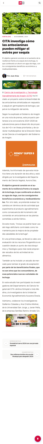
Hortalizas (6, 36)
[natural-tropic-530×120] (21, 85)
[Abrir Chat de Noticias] (38, 439)
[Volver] (3, 3)
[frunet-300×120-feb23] (21, 320)
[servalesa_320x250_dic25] (21, 154)
